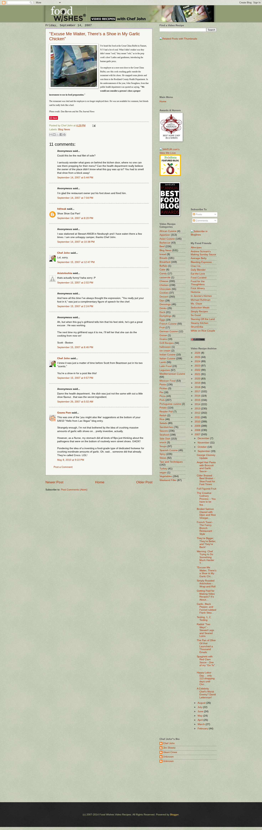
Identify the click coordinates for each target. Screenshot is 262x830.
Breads (164, 258)
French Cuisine (168, 323)
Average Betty (199, 258)
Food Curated (198, 277)
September (204, 451)
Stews (163, 458)
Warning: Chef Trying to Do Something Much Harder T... (205, 557)
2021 (198, 374)
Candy (163, 273)
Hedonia (195, 292)
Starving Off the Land (203, 319)
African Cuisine (168, 231)
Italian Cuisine (167, 358)
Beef (162, 246)
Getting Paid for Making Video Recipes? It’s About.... (206, 595)
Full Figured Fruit (206, 488)
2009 (198, 426)
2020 (198, 378)
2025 (198, 357)
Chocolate (165, 289)
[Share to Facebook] (61, 134)
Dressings (165, 304)
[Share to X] (57, 134)
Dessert (164, 296)
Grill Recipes (167, 343)
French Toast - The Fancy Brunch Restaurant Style (205, 528)
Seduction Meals (200, 307)
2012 (198, 413)
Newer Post (54, 482)
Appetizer (165, 235)
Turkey (163, 468)
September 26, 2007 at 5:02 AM (75, 401)
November (204, 442)
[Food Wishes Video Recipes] (204, 234)
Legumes (165, 370)
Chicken (164, 285)
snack (163, 442)
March (202, 724)
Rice (162, 419)
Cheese (164, 281)
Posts (198, 214)
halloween (165, 347)
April (200, 720)
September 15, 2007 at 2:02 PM (75, 282)
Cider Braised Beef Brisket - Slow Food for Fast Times (206, 480)
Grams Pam (64, 412)
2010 (198, 421)
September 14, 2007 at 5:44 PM (75, 177)
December (204, 438)
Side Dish (165, 438)
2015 (198, 400)
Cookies (164, 292)
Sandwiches (166, 427)
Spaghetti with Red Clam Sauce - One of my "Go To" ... (206, 662)
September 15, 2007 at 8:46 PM (75, 347)
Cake (162, 269)
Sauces (164, 431)
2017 (198, 391)
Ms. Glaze (196, 303)
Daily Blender (198, 269)
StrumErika (197, 326)
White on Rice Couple (203, 330)
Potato (163, 407)
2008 (198, 430)
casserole (165, 277)
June (201, 711)
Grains (163, 339)
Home (99, 482)
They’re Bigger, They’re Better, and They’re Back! (206, 543)
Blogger (174, 814)
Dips (162, 300)
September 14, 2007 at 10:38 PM (76, 242)
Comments (201, 220)
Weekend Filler (168, 480)
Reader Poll (166, 411)
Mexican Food (168, 380)
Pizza (163, 396)
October (202, 447)
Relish (163, 415)
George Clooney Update (206, 456)
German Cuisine (169, 331)
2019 (198, 383)
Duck (162, 312)
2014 (198, 404)
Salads (163, 423)
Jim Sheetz (169, 747)
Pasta (163, 384)
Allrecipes (196, 247)
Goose (163, 335)
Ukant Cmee (170, 752)
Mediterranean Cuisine (172, 374)
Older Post (144, 482)
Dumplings (165, 316)
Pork (162, 400)
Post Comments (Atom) (74, 489)
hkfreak (61, 209)
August (202, 703)
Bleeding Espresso (201, 262)
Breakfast (165, 262)
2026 (198, 352)
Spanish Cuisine (169, 450)
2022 (198, 370)
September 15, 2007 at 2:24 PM (75, 306)
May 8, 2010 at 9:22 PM (70, 460)
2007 (198, 434)
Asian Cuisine (167, 238)
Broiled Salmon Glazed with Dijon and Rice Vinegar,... (206, 513)
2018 (198, 387)
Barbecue (165, 242)
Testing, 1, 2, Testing (204, 619)
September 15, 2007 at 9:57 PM (75, 378)
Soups (163, 446)
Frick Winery (198, 288)
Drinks (163, 308)
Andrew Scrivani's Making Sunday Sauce (203, 253)
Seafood (164, 434)
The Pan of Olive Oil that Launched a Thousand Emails (206, 646)
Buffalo (163, 266)
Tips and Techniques (171, 462)
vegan (163, 472)
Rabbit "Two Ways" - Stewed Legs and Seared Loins (205, 630)
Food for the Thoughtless (198, 283)
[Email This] (51, 134)
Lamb (163, 362)
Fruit (162, 327)
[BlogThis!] (54, 134)
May (200, 715)
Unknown (168, 756)
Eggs (162, 320)
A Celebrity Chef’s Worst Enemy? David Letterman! (206, 693)
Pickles (163, 388)
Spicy (163, 454)
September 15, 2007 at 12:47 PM (76, 262)
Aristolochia (64, 273)
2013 (198, 408)
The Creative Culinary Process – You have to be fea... (206, 499)
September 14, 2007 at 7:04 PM (75, 197)
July (200, 707)
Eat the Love (198, 273)
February (203, 728)
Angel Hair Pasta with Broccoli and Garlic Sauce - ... (206, 467)
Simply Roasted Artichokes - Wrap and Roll (206, 583)
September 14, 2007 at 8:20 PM (75, 218)
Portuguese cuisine (170, 404)
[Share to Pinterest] (64, 134)
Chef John (63, 253)
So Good (196, 315)
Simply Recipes (199, 311)
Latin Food (166, 366)
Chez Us (195, 266)
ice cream (165, 350)
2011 (198, 417)
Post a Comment (63, 467)
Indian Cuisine (168, 354)
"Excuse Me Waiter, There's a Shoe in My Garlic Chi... (206, 572)
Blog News (64, 129)
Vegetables (166, 476)
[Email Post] (93, 125)
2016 (198, 395)
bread (163, 254)
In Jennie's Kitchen (201, 296)
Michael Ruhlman (200, 300)
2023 (198, 365)
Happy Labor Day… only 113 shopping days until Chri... (206, 678)
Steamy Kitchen (199, 323)
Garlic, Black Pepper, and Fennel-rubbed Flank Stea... (206, 608)
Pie (161, 392)
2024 (198, 361)
